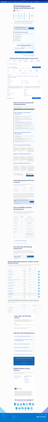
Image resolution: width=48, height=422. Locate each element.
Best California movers (16, 377)
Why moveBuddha (36, 1)
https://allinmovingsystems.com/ (27, 95)
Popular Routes (21, 1)
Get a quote (40, 271)
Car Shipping (26, 1)
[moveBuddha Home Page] (4, 1)
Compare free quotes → (30, 175)
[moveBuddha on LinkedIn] (41, 414)
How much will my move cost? (24, 45)
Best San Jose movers (16, 378)
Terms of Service (14, 416)
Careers (13, 419)
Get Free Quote (36, 67)
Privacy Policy (13, 415)
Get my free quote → (31, 28)
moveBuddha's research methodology (20, 243)
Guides (31, 1)
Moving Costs (15, 1)
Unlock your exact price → (30, 256)
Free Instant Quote (24, 52)
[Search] (46, 1)
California (17, 4)
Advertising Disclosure (24, 0)
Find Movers (10, 1)
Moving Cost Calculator (5, 415)
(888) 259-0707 (26, 93)
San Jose (19, 4)
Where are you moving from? (20, 48)
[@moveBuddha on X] (43, 414)
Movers (14, 4)
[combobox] (24, 50)
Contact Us (13, 418)
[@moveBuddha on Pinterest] (45, 414)
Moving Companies (4, 416)
